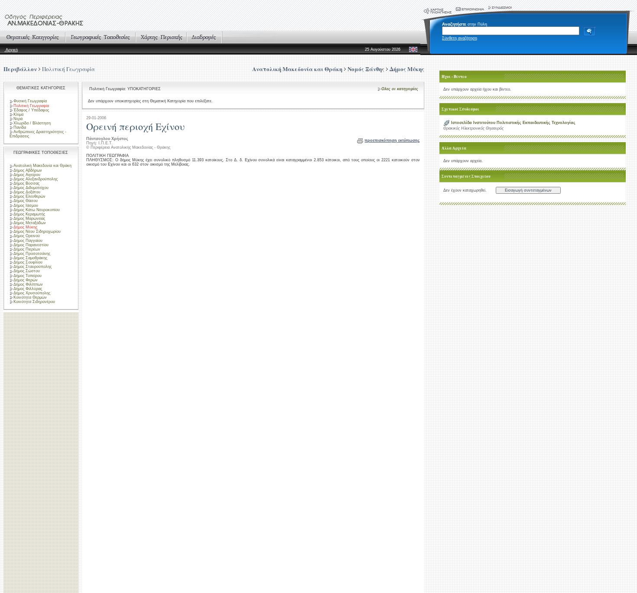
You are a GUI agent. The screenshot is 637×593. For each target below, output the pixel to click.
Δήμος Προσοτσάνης (31, 253)
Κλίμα (18, 114)
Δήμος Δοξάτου (26, 192)
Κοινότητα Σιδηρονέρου (34, 302)
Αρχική (11, 50)
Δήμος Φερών (25, 280)
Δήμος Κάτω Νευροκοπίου (36, 210)
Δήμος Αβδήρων (27, 170)
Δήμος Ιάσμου (25, 205)
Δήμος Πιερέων (26, 249)
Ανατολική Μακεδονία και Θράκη (42, 165)
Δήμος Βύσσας (26, 183)
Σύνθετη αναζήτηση (459, 38)
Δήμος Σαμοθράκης (30, 258)
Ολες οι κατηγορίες (399, 89)
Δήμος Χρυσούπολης (31, 293)
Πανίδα (19, 127)
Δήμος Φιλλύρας (27, 289)
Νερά (18, 119)
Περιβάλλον (20, 69)
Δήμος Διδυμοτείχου (31, 188)
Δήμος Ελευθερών (29, 196)
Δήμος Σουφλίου (27, 262)
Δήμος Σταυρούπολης (32, 266)
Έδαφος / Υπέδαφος (31, 110)
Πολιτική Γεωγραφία (68, 69)
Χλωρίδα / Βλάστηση (32, 123)
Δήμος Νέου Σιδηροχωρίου (37, 231)
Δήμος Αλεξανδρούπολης (35, 179)
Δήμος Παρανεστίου (31, 245)
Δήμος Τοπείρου (27, 276)
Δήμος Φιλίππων (28, 284)
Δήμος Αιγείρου (26, 175)
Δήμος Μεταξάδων (29, 223)
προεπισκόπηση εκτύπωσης (392, 140)
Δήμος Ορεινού (26, 236)
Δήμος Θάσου (25, 201)
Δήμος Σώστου (26, 271)
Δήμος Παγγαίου (27, 240)
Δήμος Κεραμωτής (29, 214)
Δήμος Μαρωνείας (29, 218)
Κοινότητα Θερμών (30, 297)
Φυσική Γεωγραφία (30, 101)
